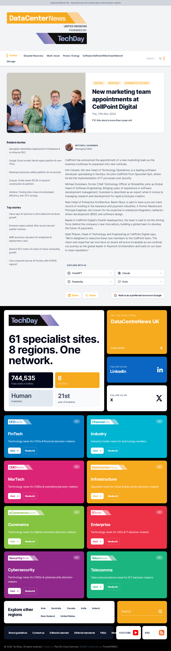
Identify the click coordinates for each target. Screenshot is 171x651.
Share (75, 295)
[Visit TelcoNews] (109, 558)
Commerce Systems (137, 83)
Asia (43, 608)
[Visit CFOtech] (26, 422)
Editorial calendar (59, 632)
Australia (56, 608)
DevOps (98, 83)
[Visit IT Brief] (109, 512)
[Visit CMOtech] (26, 467)
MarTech (114, 83)
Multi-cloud (53, 55)
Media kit (30, 450)
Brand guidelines (18, 632)
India (83, 608)
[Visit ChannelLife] (109, 422)
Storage (11, 61)
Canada (71, 608)
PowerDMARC (110, 646)
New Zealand (48, 616)
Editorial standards (84, 632)
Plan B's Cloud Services (66, 646)
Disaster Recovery (33, 55)
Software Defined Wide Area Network (103, 55)
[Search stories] (160, 611)
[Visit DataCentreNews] (109, 467)
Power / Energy (71, 55)
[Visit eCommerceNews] (26, 512)
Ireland (96, 608)
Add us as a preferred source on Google (139, 295)
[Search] (160, 58)
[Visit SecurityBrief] (26, 558)
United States (67, 616)
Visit (12, 450)
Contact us (38, 632)
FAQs (103, 632)
